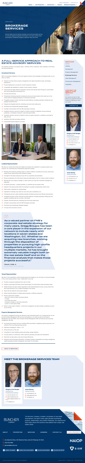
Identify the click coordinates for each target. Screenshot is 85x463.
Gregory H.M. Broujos (73, 133)
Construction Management (72, 81)
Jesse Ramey (71, 173)
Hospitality (68, 84)
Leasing (67, 66)
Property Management (71, 72)
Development (69, 69)
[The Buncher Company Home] (8, 3)
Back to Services (11, 348)
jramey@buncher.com (72, 178)
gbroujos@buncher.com (12, 396)
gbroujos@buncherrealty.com (74, 142)
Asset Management (70, 78)
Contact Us (73, 105)
